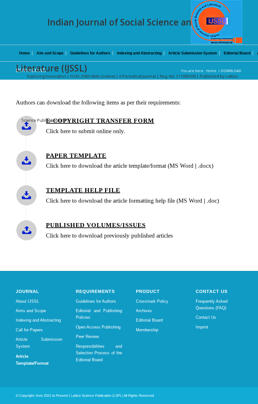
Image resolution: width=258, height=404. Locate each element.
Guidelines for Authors (96, 301)
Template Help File (83, 190)
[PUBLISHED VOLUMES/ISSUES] (26, 230)
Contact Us (206, 317)
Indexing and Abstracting (38, 320)
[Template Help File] (26, 195)
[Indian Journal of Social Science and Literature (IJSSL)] (216, 22)
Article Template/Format (32, 359)
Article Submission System (39, 342)
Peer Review (87, 336)
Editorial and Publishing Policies (99, 314)
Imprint (202, 327)
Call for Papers (29, 330)
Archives (144, 310)
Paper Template (76, 155)
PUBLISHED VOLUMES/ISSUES (96, 225)
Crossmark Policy (152, 301)
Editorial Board (149, 320)
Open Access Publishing (98, 327)
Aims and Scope (31, 310)
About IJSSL (27, 301)
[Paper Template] (26, 161)
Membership (147, 330)
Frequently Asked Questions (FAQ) (211, 304)
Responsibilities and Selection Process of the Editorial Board (99, 353)
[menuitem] (24, 53)
